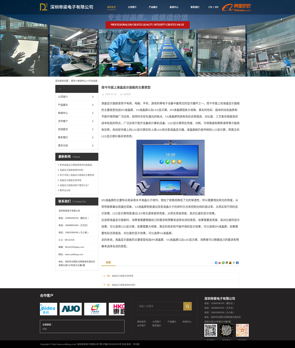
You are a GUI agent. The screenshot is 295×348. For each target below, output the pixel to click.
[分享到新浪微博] (219, 263)
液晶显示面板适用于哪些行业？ (75, 185)
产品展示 (153, 7)
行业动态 (93, 81)
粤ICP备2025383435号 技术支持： (116, 344)
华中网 (136, 344)
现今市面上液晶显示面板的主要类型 (77, 175)
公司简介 (132, 7)
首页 (73, 81)
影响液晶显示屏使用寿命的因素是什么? (78, 165)
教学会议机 (65, 190)
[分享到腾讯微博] (234, 263)
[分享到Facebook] (237, 263)
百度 (44, 329)
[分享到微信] (223, 263)
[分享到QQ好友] (227, 263)
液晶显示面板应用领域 (70, 180)
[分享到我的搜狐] (230, 263)
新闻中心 (174, 7)
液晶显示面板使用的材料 (71, 170)
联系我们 (195, 7)
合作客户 (141, 325)
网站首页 (111, 7)
